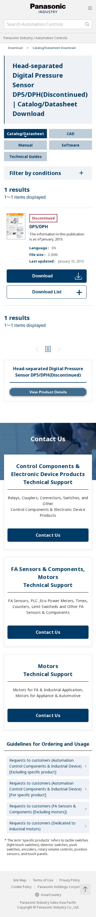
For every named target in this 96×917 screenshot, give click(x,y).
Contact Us (48, 535)
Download (42, 276)
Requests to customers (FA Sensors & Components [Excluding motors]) (42, 808)
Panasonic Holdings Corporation (63, 887)
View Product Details (48, 392)
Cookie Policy (21, 887)
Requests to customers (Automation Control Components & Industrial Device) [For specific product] (45, 789)
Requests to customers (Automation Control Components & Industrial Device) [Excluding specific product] (45, 766)
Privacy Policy (69, 880)
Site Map (19, 880)
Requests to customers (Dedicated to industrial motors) (42, 825)
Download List (58, 291)
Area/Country (51, 895)
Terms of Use (43, 880)
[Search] (87, 24)
